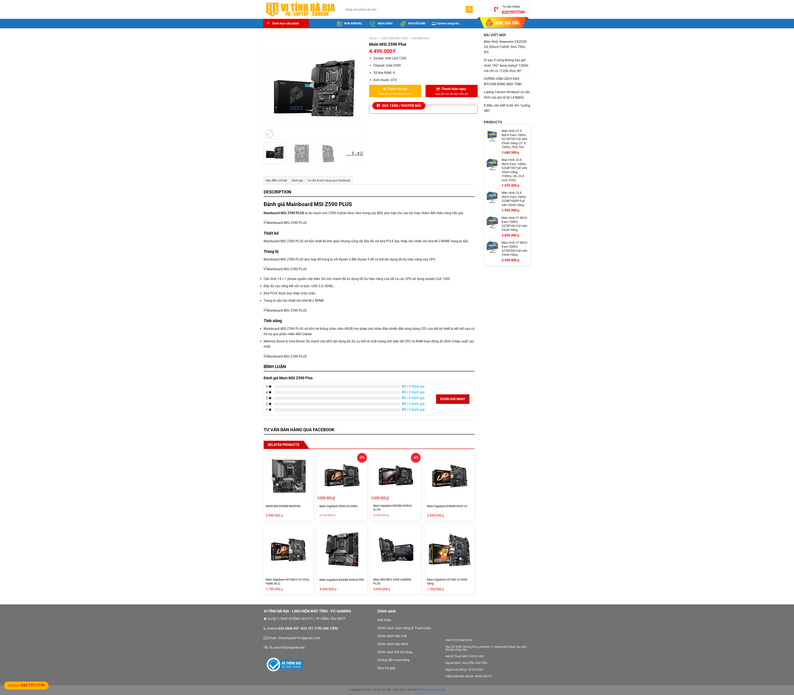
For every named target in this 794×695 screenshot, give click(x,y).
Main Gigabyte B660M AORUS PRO (341, 580)
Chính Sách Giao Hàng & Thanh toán (404, 628)
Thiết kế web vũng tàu (432, 689)
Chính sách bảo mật (392, 636)
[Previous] (271, 88)
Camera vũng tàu (448, 23)
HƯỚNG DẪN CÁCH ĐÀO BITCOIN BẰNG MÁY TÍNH (503, 81)
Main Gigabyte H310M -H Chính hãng (447, 581)
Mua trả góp (386, 668)
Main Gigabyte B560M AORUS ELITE (392, 507)
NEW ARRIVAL (353, 23)
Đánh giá (297, 180)
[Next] (358, 88)
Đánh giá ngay (452, 399)
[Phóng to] (269, 134)
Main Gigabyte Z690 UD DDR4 (338, 506)
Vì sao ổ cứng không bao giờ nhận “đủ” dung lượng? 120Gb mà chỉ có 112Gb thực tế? (506, 65)
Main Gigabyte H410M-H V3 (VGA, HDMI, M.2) (288, 581)
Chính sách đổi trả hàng (394, 652)
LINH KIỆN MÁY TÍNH (394, 38)
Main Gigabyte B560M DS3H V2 (447, 506)
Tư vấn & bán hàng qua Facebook (328, 180)
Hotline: (26, 685)
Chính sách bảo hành (392, 644)
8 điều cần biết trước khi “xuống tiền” (507, 108)
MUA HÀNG (385, 23)
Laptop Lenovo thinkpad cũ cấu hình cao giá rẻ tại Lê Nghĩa (507, 94)
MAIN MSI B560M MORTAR (283, 506)
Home (373, 38)
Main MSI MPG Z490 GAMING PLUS (392, 581)
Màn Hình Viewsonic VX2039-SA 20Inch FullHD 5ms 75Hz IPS (505, 47)
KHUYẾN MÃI (416, 23)
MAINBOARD (421, 38)
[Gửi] (469, 9)
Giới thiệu (384, 620)
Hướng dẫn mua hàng (393, 660)
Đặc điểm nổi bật (276, 180)
